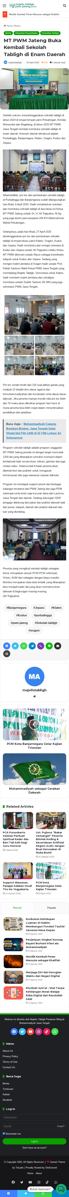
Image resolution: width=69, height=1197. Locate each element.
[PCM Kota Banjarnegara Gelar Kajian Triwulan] (51, 870)
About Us (8, 1051)
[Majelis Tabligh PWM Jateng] (23, 5)
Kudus (22, 615)
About (39, 1173)
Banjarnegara (17, 607)
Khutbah (7, 1100)
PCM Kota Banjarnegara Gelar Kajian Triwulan (49, 886)
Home (9, 26)
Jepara (39, 607)
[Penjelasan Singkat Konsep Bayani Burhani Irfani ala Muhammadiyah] (13, 944)
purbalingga (44, 615)
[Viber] (40, 645)
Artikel (6, 1094)
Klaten (57, 607)
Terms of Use (10, 1062)
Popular (51, 907)
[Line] (49, 645)
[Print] (6, 653)
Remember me (13, 1133)
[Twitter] (15, 645)
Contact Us (9, 1067)
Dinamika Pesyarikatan (26, 33)
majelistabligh (15, 62)
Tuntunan (8, 1089)
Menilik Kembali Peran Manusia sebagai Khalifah (34, 14)
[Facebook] (6, 645)
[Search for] (64, 7)
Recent (17, 907)
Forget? (61, 1126)
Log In (34, 1141)
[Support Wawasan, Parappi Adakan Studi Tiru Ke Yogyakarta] (18, 870)
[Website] (34, 696)
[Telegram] (32, 645)
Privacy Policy (10, 1056)
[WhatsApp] (23, 645)
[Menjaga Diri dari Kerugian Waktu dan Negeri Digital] (13, 977)
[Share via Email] (57, 645)
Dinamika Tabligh (50, 33)
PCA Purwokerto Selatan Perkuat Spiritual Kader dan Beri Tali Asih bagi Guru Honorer (16, 839)
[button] (61, 1189)
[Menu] (4, 7)
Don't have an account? (34, 1147)
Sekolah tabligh (46, 622)
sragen (35, 630)
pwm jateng (20, 622)
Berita (17, 26)
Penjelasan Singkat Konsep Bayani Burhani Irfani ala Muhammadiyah (44, 943)
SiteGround (51, 1167)
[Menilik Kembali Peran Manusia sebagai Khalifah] (13, 961)
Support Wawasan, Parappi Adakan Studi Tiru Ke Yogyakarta (17, 886)
